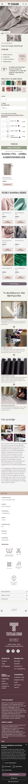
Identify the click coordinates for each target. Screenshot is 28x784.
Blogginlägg (5, 679)
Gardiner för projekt (5, 687)
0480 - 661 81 (17, 644)
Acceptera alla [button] (14, 774)
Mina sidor (17, 661)
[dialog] (14, 763)
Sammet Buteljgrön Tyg (20, 269)
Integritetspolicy (5, 760)
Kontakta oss (18, 666)
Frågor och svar (5, 595)
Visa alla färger (14, 284)
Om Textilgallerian (19, 669)
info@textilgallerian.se (16, 646)
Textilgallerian (6, 43)
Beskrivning (4, 493)
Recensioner (4, 599)
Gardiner (4, 661)
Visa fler (16, 687)
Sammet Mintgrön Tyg (19, 213)
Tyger (3, 664)
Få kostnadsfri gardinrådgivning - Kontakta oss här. (14, 1)
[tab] (14, 493)
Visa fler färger (24, 90)
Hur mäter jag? (5, 105)
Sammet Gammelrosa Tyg (7, 241)
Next (25, 610)
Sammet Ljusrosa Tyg (6, 213)
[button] (10, 38)
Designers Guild (18, 680)
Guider (4, 681)
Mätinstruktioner (5, 591)
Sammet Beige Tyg (7, 268)
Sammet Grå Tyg (19, 240)
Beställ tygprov (22, 56)
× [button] (26, 744)
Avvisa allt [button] (14, 778)
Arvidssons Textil (19, 677)
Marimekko (17, 685)
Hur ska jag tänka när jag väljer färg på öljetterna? (12, 116)
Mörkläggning (6, 666)
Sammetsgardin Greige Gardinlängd (7, 178)
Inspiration (5, 684)
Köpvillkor (17, 664)
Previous (3, 610)
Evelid (16, 682)
